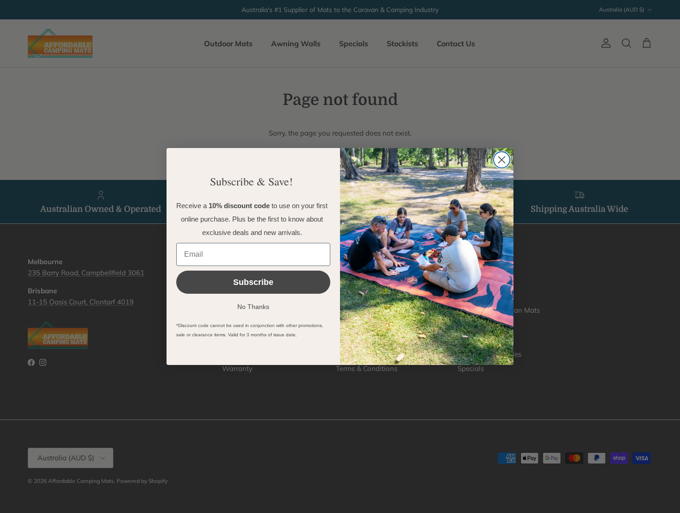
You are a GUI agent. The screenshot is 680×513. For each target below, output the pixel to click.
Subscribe (253, 282)
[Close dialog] (502, 160)
